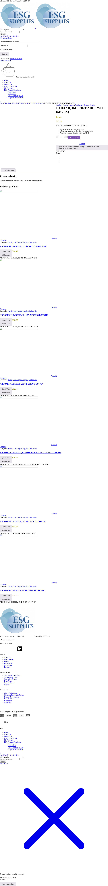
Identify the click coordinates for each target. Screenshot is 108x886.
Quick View (6, 251)
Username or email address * (9, 42)
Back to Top (4, 763)
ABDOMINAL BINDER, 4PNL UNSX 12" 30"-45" (22, 590)
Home (6, 80)
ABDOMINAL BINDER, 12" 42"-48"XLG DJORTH (23, 246)
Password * (4, 46)
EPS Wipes (12, 94)
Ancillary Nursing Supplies (34, 103)
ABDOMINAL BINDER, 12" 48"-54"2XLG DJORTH (24, 315)
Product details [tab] (8, 170)
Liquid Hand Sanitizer (15, 98)
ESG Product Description (12, 90)
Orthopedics (33, 242)
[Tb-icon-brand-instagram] (14, 648)
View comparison (8, 884)
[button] (6, 255)
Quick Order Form (10, 86)
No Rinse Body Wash (15, 96)
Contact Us (8, 84)
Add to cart (74, 137)
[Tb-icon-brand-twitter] (8, 648)
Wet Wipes (12, 92)
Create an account (16, 59)
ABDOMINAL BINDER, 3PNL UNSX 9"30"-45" (21, 384)
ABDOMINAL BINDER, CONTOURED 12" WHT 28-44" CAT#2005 (30, 453)
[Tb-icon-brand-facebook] (2, 648)
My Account (8, 88)
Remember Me (7, 50)
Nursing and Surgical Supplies (15, 103)
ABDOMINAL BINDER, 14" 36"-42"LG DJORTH (22, 521)
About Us (7, 82)
